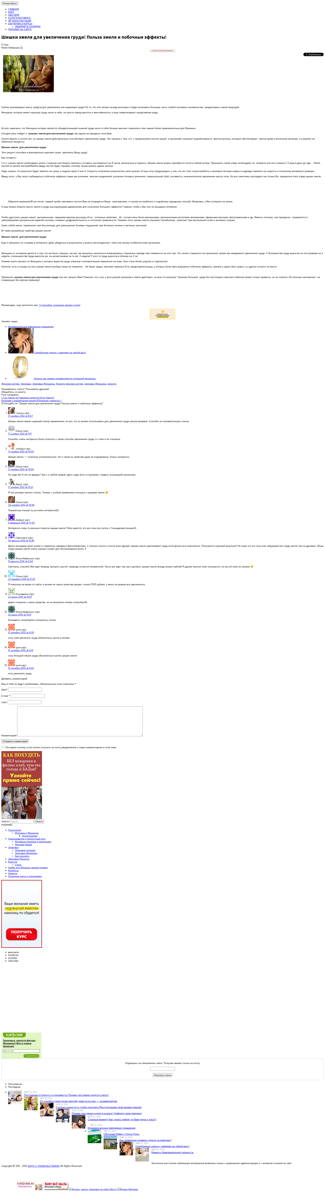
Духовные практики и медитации (33, 841)
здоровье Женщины (95, 383)
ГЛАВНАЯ (13, 9)
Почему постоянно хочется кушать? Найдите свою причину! (107, 1113)
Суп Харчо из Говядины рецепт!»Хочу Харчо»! (27, 397)
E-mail (5, 695)
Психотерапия (30, 835)
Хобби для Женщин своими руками (28, 867)
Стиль (18, 864)
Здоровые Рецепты (18, 858)
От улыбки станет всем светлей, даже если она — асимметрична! (78, 1101)
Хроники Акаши (23, 844)
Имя (4, 689)
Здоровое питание (25, 850)
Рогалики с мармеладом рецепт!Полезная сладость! (31, 400)
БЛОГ (11, 12)
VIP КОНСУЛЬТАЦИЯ (19, 20)
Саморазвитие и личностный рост (27, 838)
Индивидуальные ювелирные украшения (31, 326)
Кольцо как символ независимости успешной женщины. (65, 378)
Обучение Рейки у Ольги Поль (121, 1134)
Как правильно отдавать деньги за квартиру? (146, 1140)
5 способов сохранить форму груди (59, 305)
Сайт (4, 702)
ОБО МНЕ (13, 14)
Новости (12, 873)
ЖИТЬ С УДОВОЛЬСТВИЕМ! (44, 1166)
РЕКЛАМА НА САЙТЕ (20, 29)
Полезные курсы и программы (25, 876)
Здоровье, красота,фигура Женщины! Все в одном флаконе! (19, 1043)
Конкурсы (13, 870)
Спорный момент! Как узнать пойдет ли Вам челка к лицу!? (122, 1119)
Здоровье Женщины (43, 383)
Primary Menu (10, 3)
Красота (60, 383)
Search (5, 821)
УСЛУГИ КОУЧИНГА (19, 17)
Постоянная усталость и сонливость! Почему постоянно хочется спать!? (66, 1095)
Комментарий (9, 735)
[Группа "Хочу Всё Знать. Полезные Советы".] (55, 1189)
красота (112, 383)
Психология (14, 830)
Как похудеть (22, 856)
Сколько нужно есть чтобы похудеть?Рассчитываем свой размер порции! (99, 1107)
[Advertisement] (162, 188)
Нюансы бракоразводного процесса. (172, 1152)
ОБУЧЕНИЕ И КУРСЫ (20, 23)
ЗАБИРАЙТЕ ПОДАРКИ (27, 26)
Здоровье (26, 383)
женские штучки (74, 383)
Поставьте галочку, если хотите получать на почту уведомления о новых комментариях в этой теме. (61, 747)
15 (21, 47)
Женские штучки (10, 383)
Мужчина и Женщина (27, 832)
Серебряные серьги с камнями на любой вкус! (60, 352)
